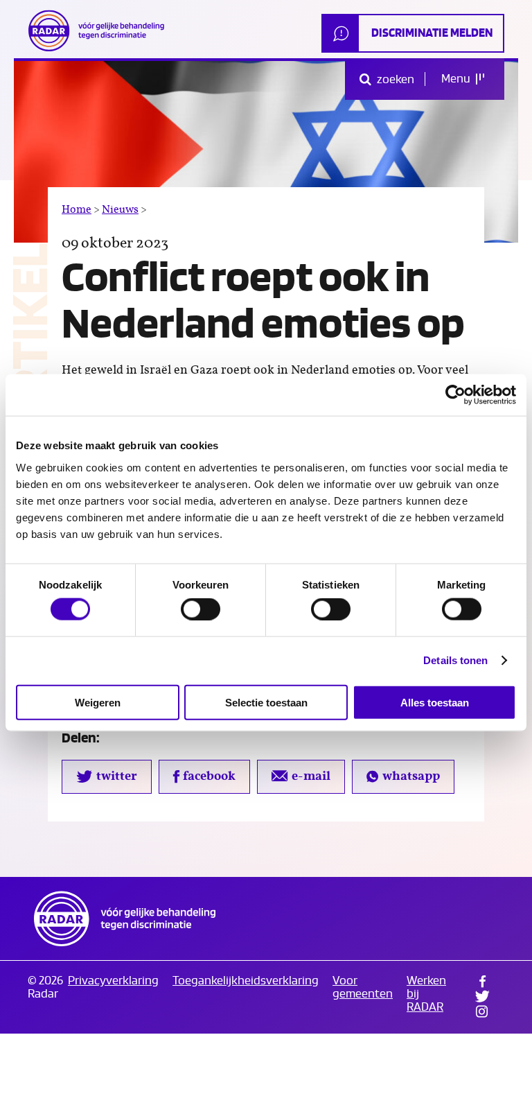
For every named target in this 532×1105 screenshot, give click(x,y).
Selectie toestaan (266, 702)
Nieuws (120, 209)
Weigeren (98, 702)
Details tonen (455, 660)
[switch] (200, 609)
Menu (456, 78)
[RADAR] (100, 30)
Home (76, 209)
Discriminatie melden (432, 33)
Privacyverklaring (113, 980)
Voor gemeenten (362, 987)
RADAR (125, 918)
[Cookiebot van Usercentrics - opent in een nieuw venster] (455, 395)
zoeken (394, 79)
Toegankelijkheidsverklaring (245, 980)
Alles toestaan (434, 702)
